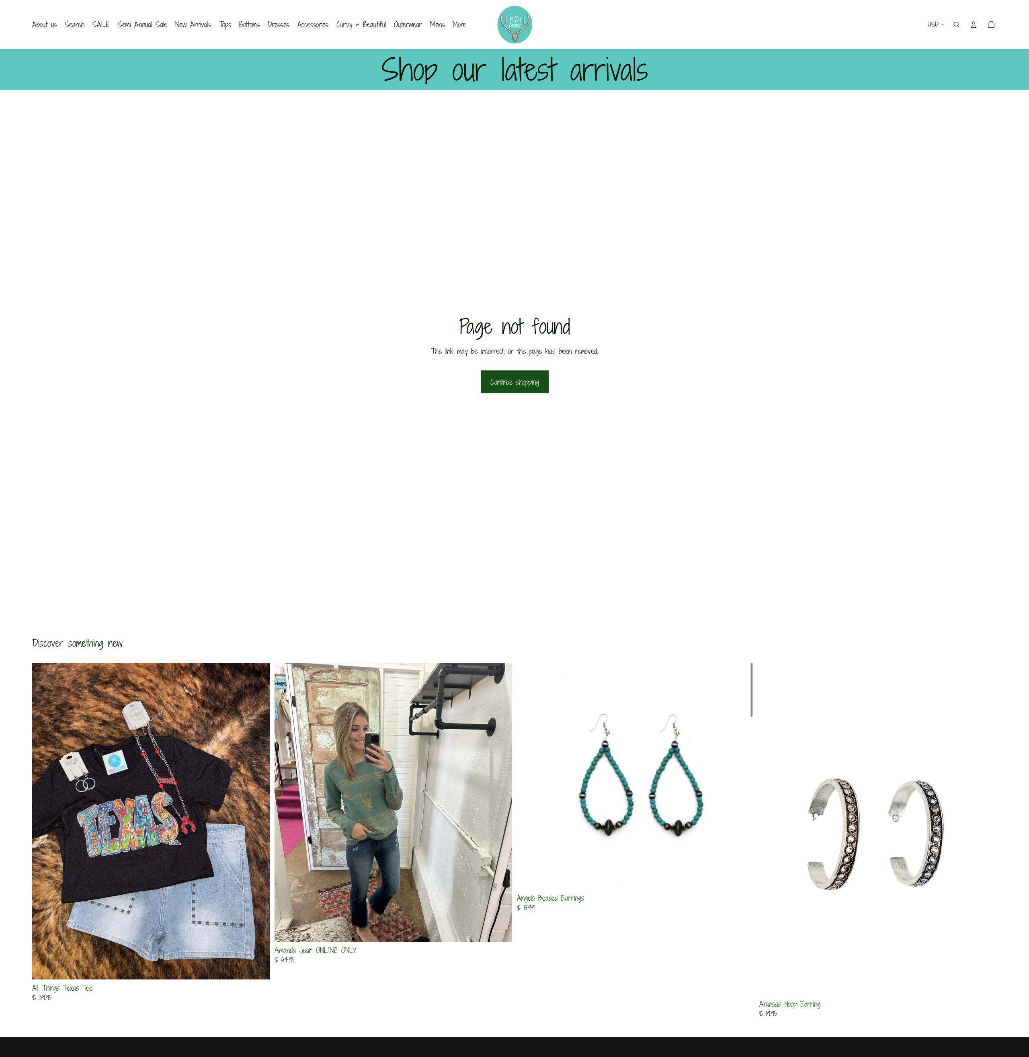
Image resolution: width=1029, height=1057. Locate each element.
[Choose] (257, 967)
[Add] (742, 877)
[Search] (956, 24)
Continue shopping (514, 381)
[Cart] (991, 24)
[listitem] (459, 24)
